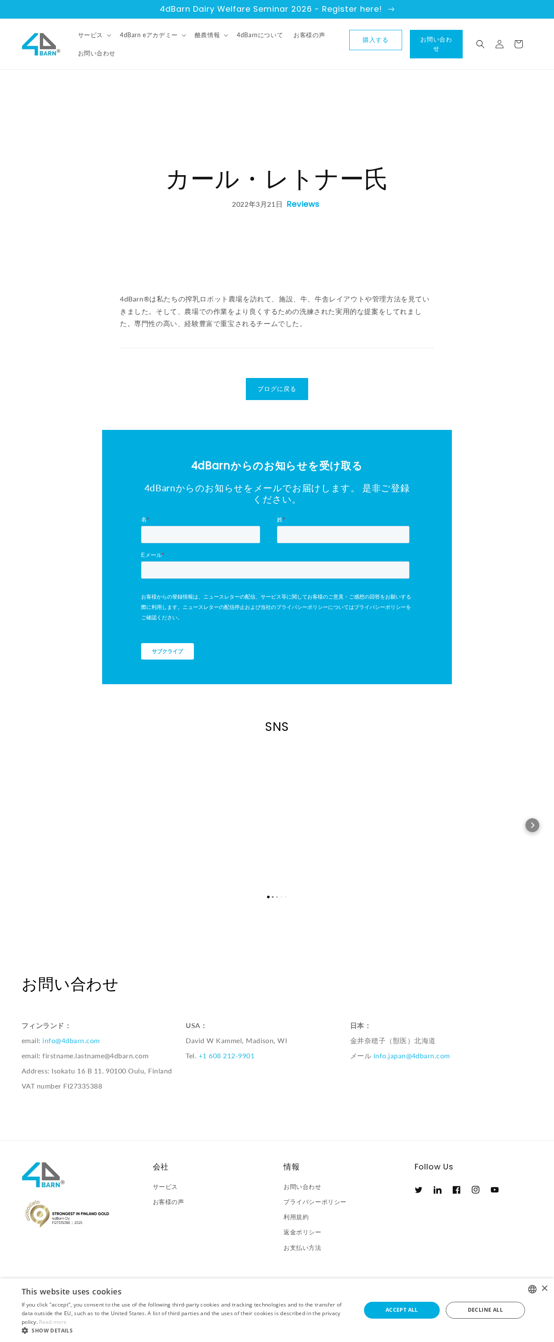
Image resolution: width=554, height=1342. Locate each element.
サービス (165, 1186)
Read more (53, 1322)
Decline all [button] (485, 1309)
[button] (94, 35)
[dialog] (277, 1310)
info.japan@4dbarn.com (412, 1055)
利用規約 (296, 1216)
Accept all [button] (402, 1309)
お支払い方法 (302, 1247)
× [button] (544, 1288)
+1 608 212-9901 (226, 1055)
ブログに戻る (277, 388)
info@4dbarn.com (71, 1040)
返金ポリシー (302, 1232)
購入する (376, 39)
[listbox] (532, 1289)
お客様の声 (168, 1201)
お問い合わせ (436, 44)
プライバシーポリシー (315, 1201)
